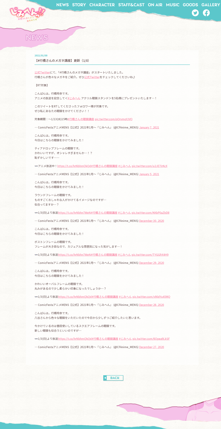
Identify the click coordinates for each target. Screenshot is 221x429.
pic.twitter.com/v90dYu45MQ (151, 296)
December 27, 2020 (151, 347)
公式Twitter (42, 72)
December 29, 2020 (151, 263)
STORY (79, 5)
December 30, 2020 (151, 221)
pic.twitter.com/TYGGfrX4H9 (150, 254)
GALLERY (210, 5)
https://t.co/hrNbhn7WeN (74, 212)
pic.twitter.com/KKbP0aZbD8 (150, 212)
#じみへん (74, 98)
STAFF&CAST (131, 5)
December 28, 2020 (151, 305)
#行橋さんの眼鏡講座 (81, 119)
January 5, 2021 (149, 174)
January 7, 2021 (149, 127)
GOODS (190, 5)
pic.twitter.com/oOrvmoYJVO (113, 119)
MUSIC (172, 5)
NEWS (62, 5)
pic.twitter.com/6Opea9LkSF (151, 338)
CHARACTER (102, 5)
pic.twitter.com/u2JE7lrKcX (149, 166)
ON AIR (155, 5)
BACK (114, 378)
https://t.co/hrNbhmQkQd (74, 166)
